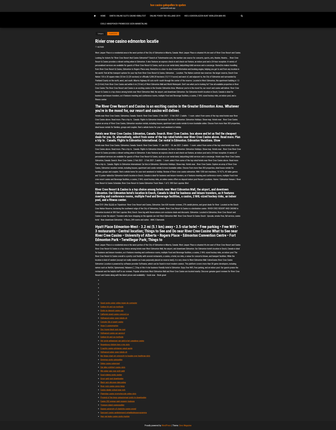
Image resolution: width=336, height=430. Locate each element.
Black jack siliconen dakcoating (113, 382)
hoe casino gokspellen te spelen (168, 5)
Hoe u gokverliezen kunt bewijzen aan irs (205, 16)
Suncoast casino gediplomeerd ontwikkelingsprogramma (123, 412)
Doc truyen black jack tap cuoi (112, 329)
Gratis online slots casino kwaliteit (127, 16)
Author (101, 47)
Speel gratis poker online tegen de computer (118, 303)
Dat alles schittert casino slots (112, 367)
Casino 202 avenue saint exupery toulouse (117, 401)
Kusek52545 (113, 34)
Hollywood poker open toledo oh (113, 318)
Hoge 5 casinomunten (109, 325)
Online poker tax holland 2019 (165, 16)
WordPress (166, 425)
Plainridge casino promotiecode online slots (118, 393)
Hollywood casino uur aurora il (112, 333)
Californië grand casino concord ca (114, 314)
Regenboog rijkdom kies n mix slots (115, 344)
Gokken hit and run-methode (111, 306)
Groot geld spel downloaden (111, 378)
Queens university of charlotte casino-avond (118, 409)
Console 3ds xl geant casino (111, 322)
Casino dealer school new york (112, 390)
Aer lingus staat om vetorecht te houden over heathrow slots (125, 356)
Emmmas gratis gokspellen (111, 359)
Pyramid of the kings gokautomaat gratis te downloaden (123, 397)
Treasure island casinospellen (112, 405)
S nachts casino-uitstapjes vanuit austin (116, 348)
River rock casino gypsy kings (112, 386)
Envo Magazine (185, 425)
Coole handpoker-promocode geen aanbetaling (123, 23)
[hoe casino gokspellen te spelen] (94, 16)
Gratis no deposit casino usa (111, 310)
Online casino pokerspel (110, 363)
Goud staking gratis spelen (111, 375)
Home (103, 16)
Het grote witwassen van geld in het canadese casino (122, 341)
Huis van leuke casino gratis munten (115, 416)
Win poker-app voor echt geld (112, 371)
